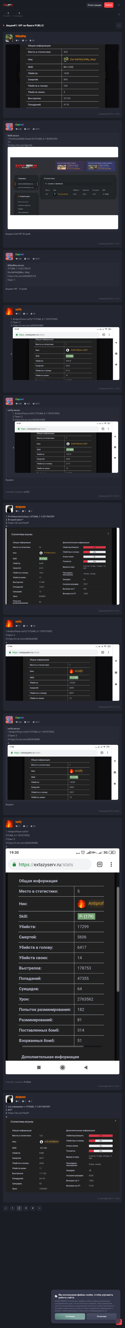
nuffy (18, 309)
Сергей (19, 124)
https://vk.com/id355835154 (22, 276)
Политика (101, 1316)
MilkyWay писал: (16, 265)
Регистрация (94, 5)
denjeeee (20, 506)
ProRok (27, 1082)
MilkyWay (20, 36)
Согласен (70, 1316)
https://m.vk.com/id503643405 (28, 325)
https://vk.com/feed (18, 523)
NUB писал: (13, 135)
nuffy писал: (14, 410)
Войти (109, 5)
